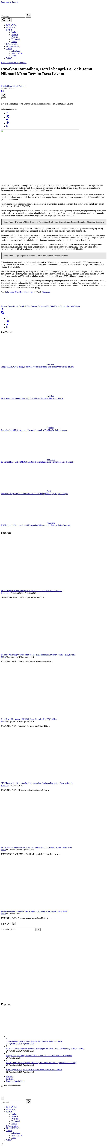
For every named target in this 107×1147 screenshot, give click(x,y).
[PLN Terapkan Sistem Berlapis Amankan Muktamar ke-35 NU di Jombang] (40, 588)
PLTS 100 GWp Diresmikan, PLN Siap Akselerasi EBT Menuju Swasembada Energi (36, 847)
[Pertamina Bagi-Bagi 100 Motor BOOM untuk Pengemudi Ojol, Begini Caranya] (24, 491)
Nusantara (51, 459)
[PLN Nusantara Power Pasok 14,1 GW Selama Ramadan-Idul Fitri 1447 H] (24, 396)
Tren (24, 62)
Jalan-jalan (18, 62)
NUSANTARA (12, 1128)
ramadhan (32, 292)
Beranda (9, 1076)
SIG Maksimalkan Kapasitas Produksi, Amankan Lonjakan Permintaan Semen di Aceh (37, 783)
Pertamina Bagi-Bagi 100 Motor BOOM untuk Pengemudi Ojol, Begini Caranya (34, 493)
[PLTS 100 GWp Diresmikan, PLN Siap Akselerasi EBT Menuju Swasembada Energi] (40, 845)
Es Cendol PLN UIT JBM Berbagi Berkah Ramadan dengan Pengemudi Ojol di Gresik (37, 462)
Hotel (17, 292)
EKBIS (9, 1112)
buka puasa (9, 292)
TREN (9, 1130)
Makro (14, 1114)
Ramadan (24, 292)
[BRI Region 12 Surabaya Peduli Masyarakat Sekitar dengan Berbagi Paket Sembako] (24, 523)
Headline (4, 62)
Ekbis (49, 491)
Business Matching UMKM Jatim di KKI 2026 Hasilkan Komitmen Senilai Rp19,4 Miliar (38, 655)
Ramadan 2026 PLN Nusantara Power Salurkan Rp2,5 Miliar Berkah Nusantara (34, 430)
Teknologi (15, 1121)
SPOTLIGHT (12, 1126)
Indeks (11, 62)
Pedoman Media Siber (15, 1081)
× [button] (2, 1098)
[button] (28, 15)
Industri (14, 1116)
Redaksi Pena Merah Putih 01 (13, 86)
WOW (9, 1140)
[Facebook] (7, 113)
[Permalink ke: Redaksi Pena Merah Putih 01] (3, 84)
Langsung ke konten (9, 2)
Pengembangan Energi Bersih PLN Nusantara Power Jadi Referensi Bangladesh (34, 911)
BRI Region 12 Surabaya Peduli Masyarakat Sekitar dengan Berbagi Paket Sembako (36, 525)
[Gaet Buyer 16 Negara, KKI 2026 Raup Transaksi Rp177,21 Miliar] (40, 717)
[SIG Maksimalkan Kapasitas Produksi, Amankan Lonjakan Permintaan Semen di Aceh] (40, 781)
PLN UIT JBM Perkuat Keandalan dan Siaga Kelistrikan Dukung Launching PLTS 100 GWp (45, 1048)
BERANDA (11, 1107)
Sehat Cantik (16, 1135)
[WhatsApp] (7, 126)
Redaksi (9, 1079)
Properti (14, 1119)
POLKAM (10, 1109)
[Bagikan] (3, 95)
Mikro (14, 1123)
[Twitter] (7, 117)
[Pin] (7, 123)
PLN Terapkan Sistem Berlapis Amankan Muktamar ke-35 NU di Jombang (32, 590)
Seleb (13, 1138)
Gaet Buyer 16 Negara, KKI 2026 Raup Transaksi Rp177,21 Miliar (29, 719)
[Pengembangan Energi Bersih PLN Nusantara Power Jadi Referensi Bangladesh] (40, 909)
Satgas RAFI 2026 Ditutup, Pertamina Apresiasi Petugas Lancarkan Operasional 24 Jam (37, 367)
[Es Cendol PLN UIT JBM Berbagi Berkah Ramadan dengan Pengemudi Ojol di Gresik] (24, 459)
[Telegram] (7, 120)
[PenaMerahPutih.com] (37, 12)
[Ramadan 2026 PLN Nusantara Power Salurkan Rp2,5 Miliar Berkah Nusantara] (24, 428)
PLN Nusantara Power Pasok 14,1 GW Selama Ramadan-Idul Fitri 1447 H (32, 398)
